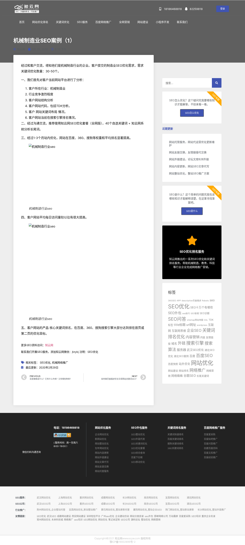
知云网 (49, 345)
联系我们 (182, 22)
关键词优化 (62, 22)
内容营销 (192, 337)
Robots (205, 300)
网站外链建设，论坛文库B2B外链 (189, 159)
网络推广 (197, 370)
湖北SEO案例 (181, 356)
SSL (206, 320)
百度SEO (204, 355)
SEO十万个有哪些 (201, 307)
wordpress (202, 325)
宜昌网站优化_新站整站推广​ (83, 509)
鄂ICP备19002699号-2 (123, 541)
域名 (174, 343)
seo (212, 300)
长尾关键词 (203, 375)
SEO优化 (45, 362)
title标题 (179, 325)
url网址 (191, 325)
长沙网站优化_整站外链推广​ (212, 509)
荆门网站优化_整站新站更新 (179, 509)
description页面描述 (191, 300)
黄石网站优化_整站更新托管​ (115, 509)
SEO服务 (82, 22)
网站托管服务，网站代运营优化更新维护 (192, 143)
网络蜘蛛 (177, 375)
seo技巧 (186, 313)
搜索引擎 (195, 343)
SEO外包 (174, 313)
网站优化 (202, 363)
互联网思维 (179, 331)
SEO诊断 (205, 313)
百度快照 (173, 364)
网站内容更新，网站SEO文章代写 (189, 166)
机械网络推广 (60, 362)
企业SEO (194, 330)
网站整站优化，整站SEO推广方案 (189, 173)
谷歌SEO (190, 375)
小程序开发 (162, 22)
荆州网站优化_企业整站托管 (51, 509)
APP (179, 300)
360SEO (172, 300)
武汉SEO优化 (195, 350)
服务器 (181, 350)
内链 (202, 337)
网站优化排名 (40, 22)
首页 (21, 22)
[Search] (216, 83)
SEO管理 (195, 313)
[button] (222, 9)
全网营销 (124, 22)
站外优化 (184, 364)
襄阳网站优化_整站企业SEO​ (147, 509)
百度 (192, 356)
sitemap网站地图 (195, 320)
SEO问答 (177, 319)
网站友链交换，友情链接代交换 (188, 152)
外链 (181, 343)
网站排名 (184, 370)
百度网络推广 (103, 22)
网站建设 (142, 22)
